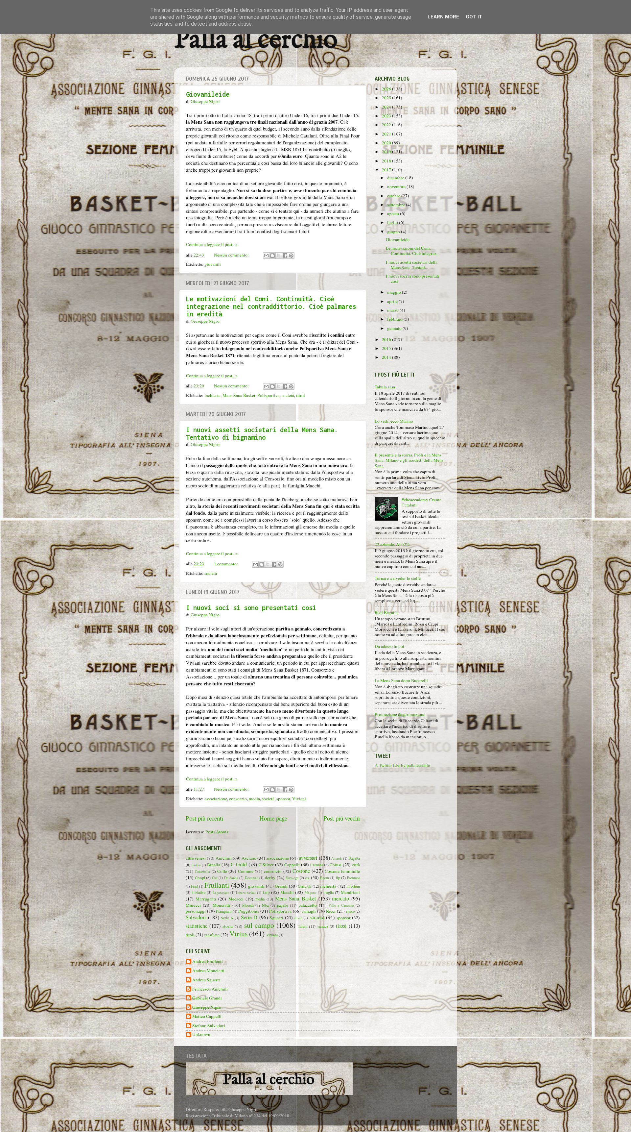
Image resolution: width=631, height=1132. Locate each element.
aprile (393, 301)
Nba (265, 905)
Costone (301, 870)
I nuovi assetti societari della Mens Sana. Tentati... (411, 264)
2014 (387, 357)
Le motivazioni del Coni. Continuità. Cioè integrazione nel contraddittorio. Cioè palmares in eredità (271, 306)
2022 (387, 125)
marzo (393, 310)
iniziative (198, 892)
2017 (387, 170)
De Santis (231, 877)
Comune (245, 871)
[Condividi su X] (278, 255)
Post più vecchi (341, 818)
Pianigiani (223, 911)
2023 (387, 116)
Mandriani (350, 892)
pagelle (282, 905)
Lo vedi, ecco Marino (394, 421)
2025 (387, 98)
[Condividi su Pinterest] (291, 255)
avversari (308, 857)
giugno (394, 231)
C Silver (266, 865)
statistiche (196, 925)
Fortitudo (353, 877)
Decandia (251, 877)
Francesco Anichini (210, 989)
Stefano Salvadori (208, 1025)
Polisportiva (268, 395)
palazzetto (307, 905)
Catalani (316, 864)
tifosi (341, 925)
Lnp (266, 892)
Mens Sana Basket (238, 395)
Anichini (224, 858)
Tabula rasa (385, 387)
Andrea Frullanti (207, 961)
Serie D (249, 917)
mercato (340, 898)
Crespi (200, 877)
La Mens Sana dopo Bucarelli (401, 680)
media (254, 798)
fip (338, 877)
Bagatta (354, 858)
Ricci (331, 911)
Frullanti (216, 885)
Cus (214, 877)
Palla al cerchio (256, 40)
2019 (387, 152)
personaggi (196, 911)
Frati (194, 886)
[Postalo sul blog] (272, 255)
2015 (387, 348)
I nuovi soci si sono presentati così (251, 607)
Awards (336, 858)
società (288, 395)
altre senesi (196, 858)
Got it (474, 17)
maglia (328, 892)
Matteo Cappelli (207, 1016)
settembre (396, 205)
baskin (196, 865)
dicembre (396, 178)
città (356, 865)
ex (307, 877)
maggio (394, 292)
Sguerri (276, 918)
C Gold (239, 864)
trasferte (212, 935)
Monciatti (221, 905)
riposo (350, 911)
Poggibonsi (248, 911)
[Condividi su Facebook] (285, 255)
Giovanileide (207, 94)
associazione (215, 798)
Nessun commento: (232, 255)
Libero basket (246, 892)
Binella (213, 865)
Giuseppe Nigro (206, 1007)
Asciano (249, 858)
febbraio (395, 319)
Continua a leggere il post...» (212, 244)
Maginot (310, 892)
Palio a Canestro (341, 905)
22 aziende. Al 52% (392, 544)
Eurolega (292, 877)
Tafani (302, 926)
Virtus (238, 933)
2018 (387, 161)
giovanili (212, 264)
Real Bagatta (386, 612)
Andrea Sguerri (206, 980)
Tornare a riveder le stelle (398, 578)
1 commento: (226, 564)
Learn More (443, 17)
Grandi (281, 886)
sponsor (283, 798)
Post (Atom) (216, 832)
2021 (387, 134)
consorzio (238, 798)
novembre (397, 186)
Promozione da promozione (400, 714)
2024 (387, 107)
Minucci (193, 905)
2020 (387, 143)
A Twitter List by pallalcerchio (402, 765)
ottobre (394, 196)
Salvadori (196, 917)
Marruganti (206, 899)
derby (270, 877)
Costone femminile (342, 871)
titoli (300, 395)
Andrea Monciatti (208, 970)
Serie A (227, 917)
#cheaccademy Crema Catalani (421, 502)
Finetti (324, 877)
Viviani (299, 798)
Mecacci (236, 899)
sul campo (259, 925)
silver (298, 918)
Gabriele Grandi (207, 998)
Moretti (248, 905)
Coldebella (202, 871)
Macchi (287, 892)
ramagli (309, 911)
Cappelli (292, 865)
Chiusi (335, 865)
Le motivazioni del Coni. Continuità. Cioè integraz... (412, 250)
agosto (393, 213)
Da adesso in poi (389, 646)
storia (227, 926)
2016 (387, 339)
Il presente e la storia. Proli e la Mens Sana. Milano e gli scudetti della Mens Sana (409, 460)
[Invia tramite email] (266, 255)
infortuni (353, 886)
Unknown (201, 1034)
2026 (387, 89)
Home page (273, 818)
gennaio (395, 328)
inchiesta (212, 395)
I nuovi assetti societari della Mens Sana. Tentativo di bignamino (262, 433)
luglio (393, 222)
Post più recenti (204, 818)
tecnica (322, 926)
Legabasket (221, 892)
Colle (222, 871)
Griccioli (304, 886)
